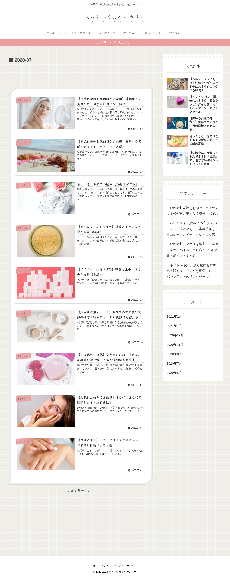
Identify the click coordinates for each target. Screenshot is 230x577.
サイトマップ (100, 565)
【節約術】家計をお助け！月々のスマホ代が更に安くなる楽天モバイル (192, 211)
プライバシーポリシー (124, 565)
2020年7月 (174, 363)
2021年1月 (174, 326)
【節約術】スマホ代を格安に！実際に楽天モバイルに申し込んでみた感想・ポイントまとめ (192, 250)
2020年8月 (174, 354)
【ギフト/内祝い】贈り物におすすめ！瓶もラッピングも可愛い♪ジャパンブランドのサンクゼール (192, 271)
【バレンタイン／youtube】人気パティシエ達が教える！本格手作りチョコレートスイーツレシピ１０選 (192, 229)
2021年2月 (174, 316)
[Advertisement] (81, 74)
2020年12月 (175, 335)
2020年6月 (174, 373)
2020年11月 (175, 344)
